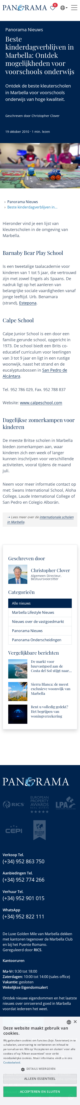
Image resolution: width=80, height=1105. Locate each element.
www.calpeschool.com (41, 402)
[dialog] (40, 1061)
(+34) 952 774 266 (23, 879)
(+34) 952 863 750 (23, 861)
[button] (40, 1069)
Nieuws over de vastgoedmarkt (38, 621)
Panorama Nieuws (24, 30)
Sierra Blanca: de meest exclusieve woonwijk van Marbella (50, 689)
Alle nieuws (21, 603)
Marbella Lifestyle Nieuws (33, 612)
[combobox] (69, 1022)
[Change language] (64, 8)
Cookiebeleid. (12, 1062)
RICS (37, 949)
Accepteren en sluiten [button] (40, 1091)
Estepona (27, 303)
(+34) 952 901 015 (23, 898)
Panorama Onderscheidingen (36, 639)
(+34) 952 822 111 (23, 916)
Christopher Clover (46, 116)
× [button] (75, 1022)
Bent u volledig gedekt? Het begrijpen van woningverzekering (49, 711)
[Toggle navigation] (74, 7)
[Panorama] (25, 8)
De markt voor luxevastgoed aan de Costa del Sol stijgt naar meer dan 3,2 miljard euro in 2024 (51, 666)
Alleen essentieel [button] (40, 1078)
